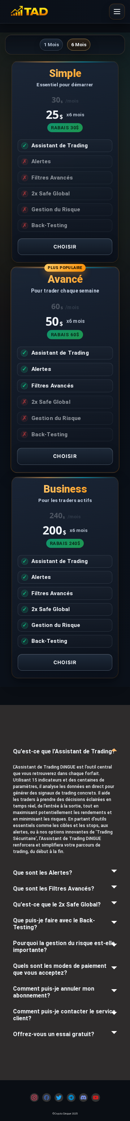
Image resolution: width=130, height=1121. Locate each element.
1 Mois (51, 44)
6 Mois (78, 44)
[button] (117, 12)
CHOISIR (65, 247)
